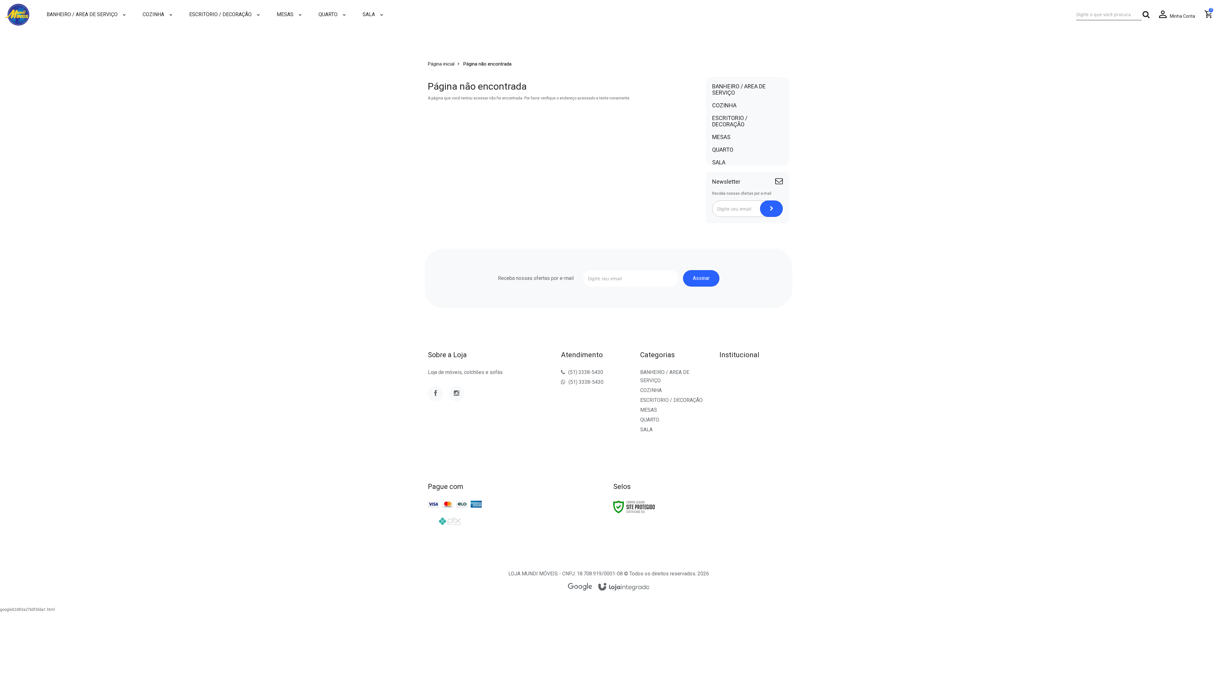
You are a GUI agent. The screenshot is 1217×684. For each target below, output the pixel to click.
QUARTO (649, 420)
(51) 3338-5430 (585, 372)
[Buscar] (1146, 14)
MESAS (648, 410)
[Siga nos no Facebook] (435, 393)
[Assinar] (771, 208)
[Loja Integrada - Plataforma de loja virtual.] (624, 587)
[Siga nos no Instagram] (456, 393)
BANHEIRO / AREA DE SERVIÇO (664, 376)
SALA (646, 430)
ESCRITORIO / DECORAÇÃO (671, 400)
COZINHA (651, 390)
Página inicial (441, 64)
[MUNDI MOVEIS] (17, 14)
